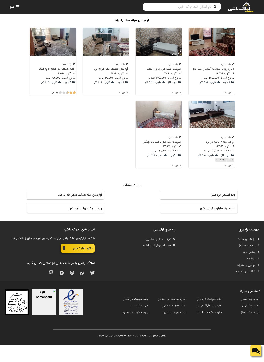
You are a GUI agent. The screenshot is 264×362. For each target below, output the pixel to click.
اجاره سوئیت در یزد (174, 312)
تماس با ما (249, 252)
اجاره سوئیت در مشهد (135, 312)
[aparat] (51, 273)
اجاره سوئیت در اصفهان (172, 299)
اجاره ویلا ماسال (249, 312)
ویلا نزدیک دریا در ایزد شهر (85, 208)
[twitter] (92, 273)
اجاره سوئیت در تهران (209, 299)
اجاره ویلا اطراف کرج (174, 305)
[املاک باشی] (240, 6)
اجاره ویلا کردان (250, 305)
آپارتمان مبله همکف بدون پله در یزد (80, 195)
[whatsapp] (82, 273)
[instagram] (72, 273)
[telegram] (62, 273)
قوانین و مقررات (246, 265)
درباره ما (250, 258)
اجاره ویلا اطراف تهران (209, 305)
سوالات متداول (246, 245)
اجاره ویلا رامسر (139, 305)
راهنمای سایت (246, 239)
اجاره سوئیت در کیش (209, 312)
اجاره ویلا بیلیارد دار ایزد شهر (217, 208)
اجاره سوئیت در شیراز (136, 299)
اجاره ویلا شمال (250, 299)
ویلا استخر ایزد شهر (223, 195)
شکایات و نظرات (245, 271)
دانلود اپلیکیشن (83, 248)
